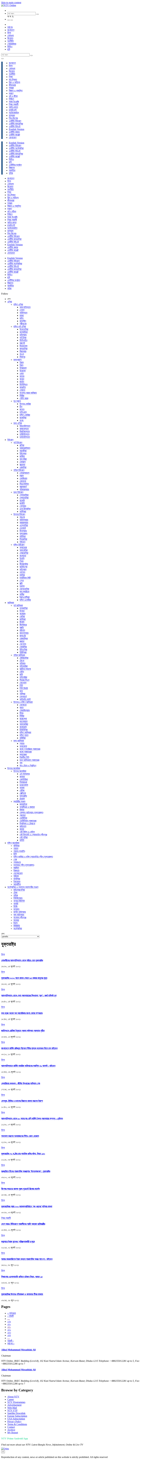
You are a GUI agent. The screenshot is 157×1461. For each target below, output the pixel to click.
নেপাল (22, 310)
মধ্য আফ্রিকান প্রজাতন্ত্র (29, 760)
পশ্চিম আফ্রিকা (19, 655)
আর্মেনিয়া (23, 450)
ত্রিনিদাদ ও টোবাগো (27, 823)
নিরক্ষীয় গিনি (24, 757)
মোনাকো (23, 481)
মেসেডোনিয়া (24, 589)
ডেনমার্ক (23, 528)
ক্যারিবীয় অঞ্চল (19, 801)
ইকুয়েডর (16, 881)
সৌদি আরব (24, 398)
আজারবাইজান (25, 448)
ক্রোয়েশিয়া (24, 553)
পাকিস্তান (23, 312)
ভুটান (21, 318)
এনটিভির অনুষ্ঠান (15, 165)
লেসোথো (23, 705)
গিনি (21, 685)
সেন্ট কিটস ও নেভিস (27, 832)
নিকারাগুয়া (23, 782)
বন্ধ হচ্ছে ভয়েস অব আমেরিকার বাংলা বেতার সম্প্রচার (21, 1013)
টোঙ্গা (15, 892)
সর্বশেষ (10, 27)
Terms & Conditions (17, 1424)
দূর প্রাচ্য (17, 401)
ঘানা (21, 691)
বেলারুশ (23, 462)
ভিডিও (9, 46)
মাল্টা (21, 583)
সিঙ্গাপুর (22, 357)
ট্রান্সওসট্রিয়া (25, 597)
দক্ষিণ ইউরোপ (18, 544)
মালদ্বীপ (23, 321)
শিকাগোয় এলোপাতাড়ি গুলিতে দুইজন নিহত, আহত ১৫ (22, 1276)
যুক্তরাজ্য (23, 533)
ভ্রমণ (11, 93)
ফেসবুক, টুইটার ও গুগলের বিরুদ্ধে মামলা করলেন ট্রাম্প (22, 1101)
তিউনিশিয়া (24, 729)
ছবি (8, 49)
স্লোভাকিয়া (24, 495)
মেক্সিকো (23, 793)
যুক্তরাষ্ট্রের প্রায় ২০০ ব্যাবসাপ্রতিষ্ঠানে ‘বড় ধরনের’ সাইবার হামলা (26, 1206)
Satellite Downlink (16, 1413)
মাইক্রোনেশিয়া (19, 890)
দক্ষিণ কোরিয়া (25, 415)
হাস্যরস (12, 115)
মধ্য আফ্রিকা (18, 740)
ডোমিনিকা (23, 818)
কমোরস (22, 613)
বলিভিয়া (16, 845)
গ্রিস (21, 561)
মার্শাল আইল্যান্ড (19, 912)
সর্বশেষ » (10, 1343)
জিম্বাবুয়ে (23, 624)
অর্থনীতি (10, 41)
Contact (11, 1427)
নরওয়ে (22, 517)
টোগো (22, 660)
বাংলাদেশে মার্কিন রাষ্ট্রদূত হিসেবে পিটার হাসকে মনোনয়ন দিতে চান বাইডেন (29, 1048)
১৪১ (9, 1327)
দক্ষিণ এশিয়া (18, 304)
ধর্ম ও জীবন (13, 96)
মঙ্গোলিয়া (23, 417)
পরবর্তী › (10, 1341)
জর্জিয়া (22, 456)
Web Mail (12, 1407)
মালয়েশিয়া (23, 348)
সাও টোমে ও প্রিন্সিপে (28, 765)
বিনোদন (10, 38)
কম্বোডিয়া (24, 332)
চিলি (15, 854)
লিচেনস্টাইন (24, 484)
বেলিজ (22, 790)
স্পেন (22, 580)
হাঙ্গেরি (22, 500)
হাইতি (22, 840)
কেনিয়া (22, 616)
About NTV (13, 1396)
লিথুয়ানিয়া (23, 539)
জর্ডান (22, 381)
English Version (16, 129)
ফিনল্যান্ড (23, 531)
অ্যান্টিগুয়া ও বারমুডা (27, 807)
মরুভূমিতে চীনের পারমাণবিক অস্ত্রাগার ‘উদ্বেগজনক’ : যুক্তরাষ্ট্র (25, 1171)
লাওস (22, 354)
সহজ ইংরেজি (14, 101)
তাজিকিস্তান (24, 434)
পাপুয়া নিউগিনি (19, 901)
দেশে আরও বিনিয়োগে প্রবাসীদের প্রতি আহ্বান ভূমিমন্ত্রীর (23, 1224)
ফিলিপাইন (23, 340)
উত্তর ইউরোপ (19, 514)
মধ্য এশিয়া (17, 423)
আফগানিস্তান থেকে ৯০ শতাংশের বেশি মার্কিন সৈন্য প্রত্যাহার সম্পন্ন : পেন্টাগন (32, 1118)
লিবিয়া (22, 716)
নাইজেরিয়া (24, 666)
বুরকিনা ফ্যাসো (25, 669)
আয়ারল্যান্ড (24, 522)
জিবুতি (22, 622)
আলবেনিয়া (24, 550)
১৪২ (9, 1329)
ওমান (22, 373)
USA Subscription (16, 1418)
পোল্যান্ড (23, 506)
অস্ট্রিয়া (23, 511)
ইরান (21, 365)
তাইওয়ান (23, 412)
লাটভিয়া (23, 536)
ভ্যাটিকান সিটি (25, 577)
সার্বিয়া (22, 594)
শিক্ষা (11, 76)
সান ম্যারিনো (24, 591)
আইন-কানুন (13, 107)
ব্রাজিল (16, 867)
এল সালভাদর (25, 774)
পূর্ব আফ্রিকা (18, 605)
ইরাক (22, 362)
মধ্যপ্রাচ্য (17, 359)
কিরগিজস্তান (25, 431)
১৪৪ (9, 1335)
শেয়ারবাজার (11, 43)
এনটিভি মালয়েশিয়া (16, 123)
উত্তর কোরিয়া (25, 404)
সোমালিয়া (23, 647)
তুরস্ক (22, 586)
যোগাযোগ (12, 137)
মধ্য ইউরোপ (18, 492)
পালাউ (15, 903)
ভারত (22, 315)
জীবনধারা (12, 85)
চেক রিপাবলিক (25, 508)
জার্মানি (22, 503)
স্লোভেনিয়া (24, 497)
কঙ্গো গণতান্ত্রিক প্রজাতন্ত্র (30, 749)
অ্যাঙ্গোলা (23, 746)
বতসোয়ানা (23, 721)
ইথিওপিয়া (23, 649)
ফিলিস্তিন (23, 384)
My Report (12, 1432)
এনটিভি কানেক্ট (14, 134)
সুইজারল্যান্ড (24, 489)
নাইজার (22, 663)
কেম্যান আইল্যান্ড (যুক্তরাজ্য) (31, 812)
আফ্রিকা (10, 602)
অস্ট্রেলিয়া (17, 928)
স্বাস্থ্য (11, 88)
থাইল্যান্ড (23, 334)
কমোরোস (23, 727)
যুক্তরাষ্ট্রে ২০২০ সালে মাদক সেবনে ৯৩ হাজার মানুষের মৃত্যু (24, 978)
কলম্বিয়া (16, 878)
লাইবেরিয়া (23, 677)
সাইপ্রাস (23, 569)
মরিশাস (22, 630)
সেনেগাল (23, 682)
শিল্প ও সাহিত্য (14, 82)
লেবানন (22, 390)
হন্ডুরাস (22, 798)
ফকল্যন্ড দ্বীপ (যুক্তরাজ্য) (23, 865)
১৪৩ (9, 1332)
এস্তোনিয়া (24, 525)
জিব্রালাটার (24, 564)
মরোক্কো (23, 718)
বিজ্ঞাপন (12, 167)
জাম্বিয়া (23, 619)
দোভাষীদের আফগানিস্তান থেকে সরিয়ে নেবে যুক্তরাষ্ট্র (22, 960)
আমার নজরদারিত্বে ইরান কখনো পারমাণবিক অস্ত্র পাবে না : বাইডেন (26, 1259)
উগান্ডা (22, 611)
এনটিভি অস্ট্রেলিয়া (16, 148)
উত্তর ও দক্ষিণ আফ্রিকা (23, 702)
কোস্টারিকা (24, 779)
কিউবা (22, 809)
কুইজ (11, 173)
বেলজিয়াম (23, 478)
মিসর (21, 713)
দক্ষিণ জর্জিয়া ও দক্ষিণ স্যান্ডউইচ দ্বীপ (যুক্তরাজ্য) (33, 856)
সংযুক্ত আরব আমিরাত (28, 392)
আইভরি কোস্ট (25, 699)
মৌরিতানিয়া (24, 658)
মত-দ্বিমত (13, 79)
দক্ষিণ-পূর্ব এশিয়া (19, 326)
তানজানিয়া (24, 608)
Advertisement (14, 1405)
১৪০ (9, 1324)
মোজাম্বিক (24, 638)
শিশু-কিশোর (13, 118)
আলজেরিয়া (24, 724)
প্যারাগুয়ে (17, 862)
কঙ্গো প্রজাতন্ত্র (26, 751)
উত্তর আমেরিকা (13, 768)
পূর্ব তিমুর (23, 337)
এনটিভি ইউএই (14, 126)
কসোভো (23, 555)
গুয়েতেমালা (24, 785)
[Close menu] (2, 58)
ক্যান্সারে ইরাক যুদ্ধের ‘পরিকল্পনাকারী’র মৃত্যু (18, 1241)
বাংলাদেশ (10, 30)
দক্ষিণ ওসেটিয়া (25, 600)
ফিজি (15, 906)
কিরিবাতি (16, 925)
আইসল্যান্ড (24, 519)
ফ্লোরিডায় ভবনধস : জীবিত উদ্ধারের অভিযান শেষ (20, 1083)
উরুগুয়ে (16, 870)
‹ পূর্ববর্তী (10, 1316)
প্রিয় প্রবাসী (13, 104)
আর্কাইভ (12, 170)
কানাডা (22, 776)
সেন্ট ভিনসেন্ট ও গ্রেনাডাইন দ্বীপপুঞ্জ (33, 834)
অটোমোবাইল (14, 112)
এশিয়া (9, 301)
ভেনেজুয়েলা (18, 873)
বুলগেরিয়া (23, 459)
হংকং (22, 420)
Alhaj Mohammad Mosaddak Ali (18, 1349)
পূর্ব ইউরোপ (17, 442)
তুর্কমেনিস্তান (25, 437)
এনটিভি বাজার (14, 132)
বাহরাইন (23, 387)
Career (10, 1399)
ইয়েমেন (23, 370)
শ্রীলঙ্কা (23, 323)
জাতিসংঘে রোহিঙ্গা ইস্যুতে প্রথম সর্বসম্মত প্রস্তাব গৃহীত (23, 1030)
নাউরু (15, 895)
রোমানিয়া (23, 467)
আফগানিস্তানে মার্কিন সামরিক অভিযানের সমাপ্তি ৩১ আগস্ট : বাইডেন (28, 1065)
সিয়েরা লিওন (24, 680)
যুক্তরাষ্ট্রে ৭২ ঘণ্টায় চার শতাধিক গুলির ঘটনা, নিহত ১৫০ (23, 1153)
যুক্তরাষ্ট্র (23, 796)
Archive (11, 1429)
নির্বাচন (11, 99)
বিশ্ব (9, 32)
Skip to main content (11, 2)
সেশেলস (23, 644)
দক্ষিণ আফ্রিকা (25, 732)
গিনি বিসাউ (24, 688)
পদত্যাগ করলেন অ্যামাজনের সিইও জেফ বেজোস (20, 1136)
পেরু (15, 859)
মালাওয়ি (23, 635)
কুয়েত (22, 379)
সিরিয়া (22, 395)
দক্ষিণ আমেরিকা (13, 843)
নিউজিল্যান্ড (18, 898)
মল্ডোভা (22, 464)
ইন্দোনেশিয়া (24, 329)
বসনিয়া (22, 575)
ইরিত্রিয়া (23, 652)
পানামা (22, 787)
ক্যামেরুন (23, 754)
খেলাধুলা (10, 35)
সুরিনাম (16, 876)
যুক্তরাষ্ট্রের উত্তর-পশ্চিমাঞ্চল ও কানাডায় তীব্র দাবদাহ (22, 1294)
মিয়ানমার (23, 351)
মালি (21, 674)
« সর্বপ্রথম (11, 1313)
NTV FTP (12, 1410)
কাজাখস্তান (24, 428)
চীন (21, 406)
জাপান (22, 409)
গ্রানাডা (23, 815)
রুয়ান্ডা (22, 641)
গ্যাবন (22, 743)
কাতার (22, 376)
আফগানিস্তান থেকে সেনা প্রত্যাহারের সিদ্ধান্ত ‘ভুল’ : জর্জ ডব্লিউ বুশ (28, 995)
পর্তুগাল (22, 572)
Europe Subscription (17, 1416)
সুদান (21, 707)
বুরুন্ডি (22, 627)
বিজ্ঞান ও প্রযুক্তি (16, 90)
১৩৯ (9, 1321)
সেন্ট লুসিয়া (24, 837)
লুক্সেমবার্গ (23, 486)
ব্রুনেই (22, 343)
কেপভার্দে (23, 696)
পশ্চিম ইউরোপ (18, 470)
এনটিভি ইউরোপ (15, 121)
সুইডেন (22, 542)
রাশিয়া (22, 445)
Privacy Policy (14, 1421)
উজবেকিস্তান (25, 426)
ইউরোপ (10, 439)
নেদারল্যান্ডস (24, 473)
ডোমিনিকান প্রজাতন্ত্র (28, 820)
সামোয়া (16, 920)
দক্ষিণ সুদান (24, 735)
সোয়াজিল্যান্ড (25, 710)
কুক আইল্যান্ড (18, 914)
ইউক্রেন (23, 453)
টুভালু (15, 923)
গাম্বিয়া (22, 693)
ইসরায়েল (23, 368)
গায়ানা (15, 848)
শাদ (21, 762)
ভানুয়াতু (16, 909)
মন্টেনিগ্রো (23, 566)
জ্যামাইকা (23, 804)
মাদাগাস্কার (24, 633)
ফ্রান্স (22, 475)
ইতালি (22, 558)
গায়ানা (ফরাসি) (19, 851)
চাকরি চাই (13, 110)
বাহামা (22, 829)
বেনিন (22, 671)
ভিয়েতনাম (23, 346)
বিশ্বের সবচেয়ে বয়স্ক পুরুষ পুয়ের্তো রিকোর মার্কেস (20, 1188)
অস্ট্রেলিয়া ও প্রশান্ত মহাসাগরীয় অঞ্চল (22, 887)
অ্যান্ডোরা (23, 547)
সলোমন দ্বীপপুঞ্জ (19, 917)
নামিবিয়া (23, 738)
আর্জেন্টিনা (17, 884)
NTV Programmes (16, 1402)
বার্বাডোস (23, 826)
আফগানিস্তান (25, 307)
